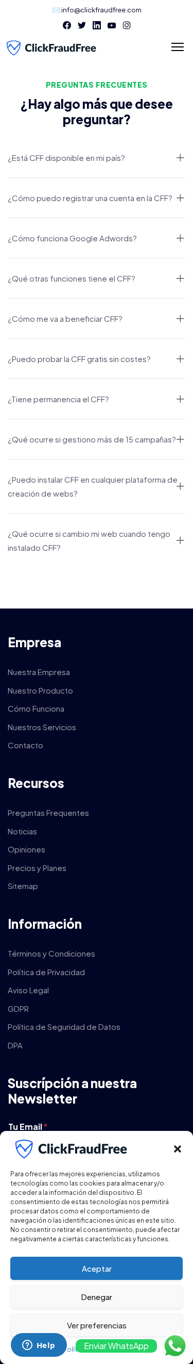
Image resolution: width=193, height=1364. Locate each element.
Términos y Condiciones (51, 953)
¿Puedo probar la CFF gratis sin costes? (79, 359)
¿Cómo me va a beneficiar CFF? (65, 318)
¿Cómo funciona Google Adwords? (72, 238)
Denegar (96, 1297)
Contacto (25, 745)
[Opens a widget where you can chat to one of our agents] (38, 1346)
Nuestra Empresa (39, 672)
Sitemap (23, 886)
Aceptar (97, 1268)
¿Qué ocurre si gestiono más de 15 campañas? (92, 439)
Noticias (22, 831)
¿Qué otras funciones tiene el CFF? (71, 278)
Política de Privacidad (46, 972)
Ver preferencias (97, 1325)
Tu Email (27, 1126)
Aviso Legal (28, 990)
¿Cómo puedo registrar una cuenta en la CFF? (90, 198)
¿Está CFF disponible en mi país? (66, 157)
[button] (177, 1149)
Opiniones (26, 849)
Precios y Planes (37, 868)
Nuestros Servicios (42, 727)
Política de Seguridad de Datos (64, 1026)
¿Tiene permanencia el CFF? (58, 399)
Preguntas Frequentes (48, 812)
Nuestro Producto (40, 690)
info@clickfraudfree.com (101, 10)
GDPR (18, 1008)
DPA (15, 1045)
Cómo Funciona (36, 708)
